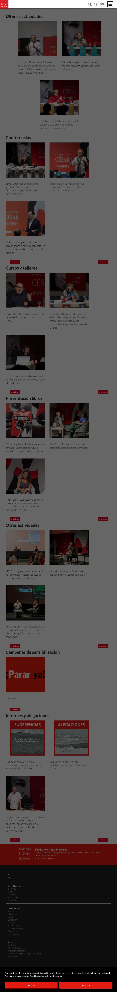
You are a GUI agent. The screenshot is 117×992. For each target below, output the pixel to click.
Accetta (86, 985)
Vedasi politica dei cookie (50, 975)
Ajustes (31, 985)
